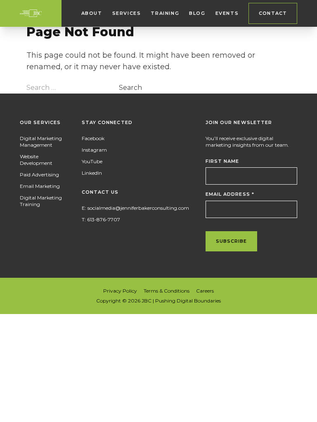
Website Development (36, 159)
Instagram (94, 150)
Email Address (230, 194)
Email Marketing (40, 186)
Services (126, 13)
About (91, 13)
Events (227, 13)
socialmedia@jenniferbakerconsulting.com (138, 208)
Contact (273, 13)
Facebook (93, 138)
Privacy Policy (120, 291)
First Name (222, 161)
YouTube (92, 161)
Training (165, 13)
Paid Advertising (39, 174)
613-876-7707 (103, 219)
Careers (205, 291)
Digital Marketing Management (41, 141)
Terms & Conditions (166, 291)
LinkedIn (92, 173)
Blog (197, 13)
